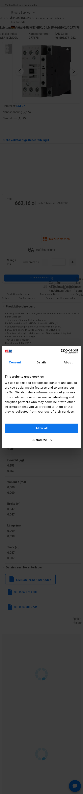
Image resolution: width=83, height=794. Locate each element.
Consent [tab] (15, 362)
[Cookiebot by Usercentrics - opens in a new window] (60, 351)
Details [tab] (42, 362)
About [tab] (68, 362)
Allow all (42, 428)
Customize (39, 440)
